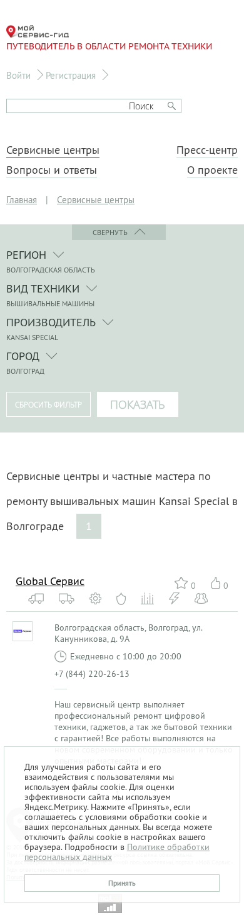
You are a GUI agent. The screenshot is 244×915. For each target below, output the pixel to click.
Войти (18, 75)
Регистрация (71, 75)
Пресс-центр (207, 150)
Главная (21, 200)
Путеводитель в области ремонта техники (109, 46)
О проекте (212, 170)
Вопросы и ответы (51, 170)
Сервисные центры (52, 150)
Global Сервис (50, 581)
